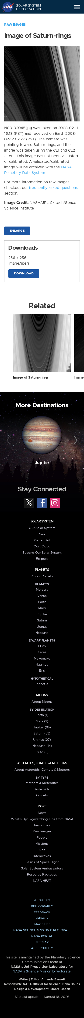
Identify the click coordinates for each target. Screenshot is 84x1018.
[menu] (77, 7)
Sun (42, 534)
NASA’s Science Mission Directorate (42, 971)
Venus (42, 596)
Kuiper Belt (42, 540)
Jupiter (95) (42, 727)
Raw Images (15, 24)
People (42, 837)
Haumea (42, 664)
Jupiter (42, 463)
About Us (42, 900)
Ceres (42, 652)
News (42, 813)
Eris (42, 670)
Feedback (42, 912)
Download (24, 273)
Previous (9, 440)
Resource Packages (42, 874)
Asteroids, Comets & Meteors (42, 763)
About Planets (42, 576)
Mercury (42, 589)
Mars (42, 608)
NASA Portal (42, 936)
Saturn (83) (42, 733)
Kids (42, 850)
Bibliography (42, 906)
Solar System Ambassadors (42, 868)
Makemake (42, 658)
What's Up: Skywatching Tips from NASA (42, 819)
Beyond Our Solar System (42, 552)
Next (75, 440)
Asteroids (42, 789)
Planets (42, 569)
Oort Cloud (42, 546)
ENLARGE (17, 230)
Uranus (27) (42, 739)
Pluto (42, 646)
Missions (42, 843)
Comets (42, 795)
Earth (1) (42, 715)
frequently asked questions (53, 188)
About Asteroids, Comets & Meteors (42, 769)
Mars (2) (42, 721)
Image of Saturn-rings (31, 377)
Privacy (42, 918)
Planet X (42, 684)
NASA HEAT (42, 881)
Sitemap (42, 942)
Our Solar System (42, 528)
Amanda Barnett (53, 979)
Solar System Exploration (25, 7)
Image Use (42, 924)
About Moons (42, 701)
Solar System (42, 521)
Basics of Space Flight (42, 862)
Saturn (42, 620)
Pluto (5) (42, 752)
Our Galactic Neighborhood (25, 17)
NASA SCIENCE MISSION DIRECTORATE (42, 930)
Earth (42, 602)
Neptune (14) (42, 746)
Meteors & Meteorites (42, 783)
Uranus (42, 626)
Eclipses (42, 558)
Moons (42, 695)
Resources (42, 825)
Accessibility (42, 948)
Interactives (42, 856)
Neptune (42, 633)
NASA (6, 7)
